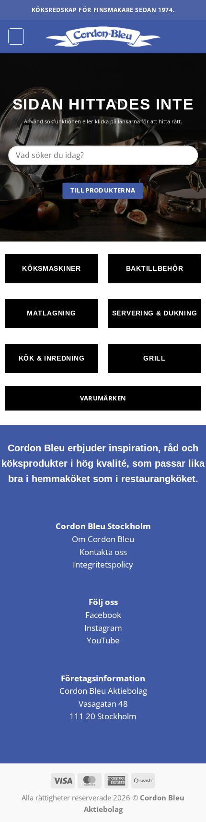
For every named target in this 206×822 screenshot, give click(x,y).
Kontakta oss (103, 551)
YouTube (103, 640)
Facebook (103, 614)
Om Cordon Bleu (103, 538)
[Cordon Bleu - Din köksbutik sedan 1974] (103, 36)
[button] (16, 36)
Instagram (103, 627)
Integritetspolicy (103, 564)
